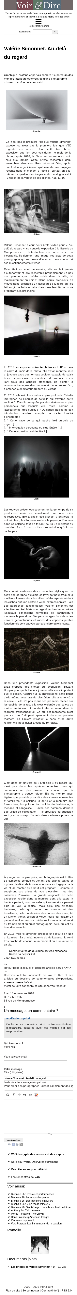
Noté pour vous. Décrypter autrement (34, 1161)
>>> (66, 967)
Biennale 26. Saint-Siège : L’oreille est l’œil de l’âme (40, 1207)
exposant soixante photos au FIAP (41, 367)
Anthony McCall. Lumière (25, 1210)
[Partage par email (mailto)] (9, 1144)
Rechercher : (26, 31)
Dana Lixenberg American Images (30, 1217)
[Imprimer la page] (17, 1144)
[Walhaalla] (40, 1245)
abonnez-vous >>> (16, 982)
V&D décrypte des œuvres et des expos (37, 1154)
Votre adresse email (15, 1056)
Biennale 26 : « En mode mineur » (30, 1203)
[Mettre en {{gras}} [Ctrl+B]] (7, 1095)
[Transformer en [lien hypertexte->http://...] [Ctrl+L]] (19, 1095)
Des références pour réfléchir (29, 1169)
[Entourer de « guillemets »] (30, 1095)
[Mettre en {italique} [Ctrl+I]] (13, 1095)
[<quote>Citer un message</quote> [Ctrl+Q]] (25, 1095)
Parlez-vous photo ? (22, 1220)
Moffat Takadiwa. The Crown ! (28, 1213)
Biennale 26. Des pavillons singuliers (32, 1200)
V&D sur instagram (38, 25)
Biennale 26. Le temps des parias (30, 1197)
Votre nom (10, 1046)
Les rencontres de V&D (25, 1176)
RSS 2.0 (66, 1290)
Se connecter (31, 1290)
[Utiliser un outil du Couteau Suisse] (36, 1095)
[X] (21, 1144)
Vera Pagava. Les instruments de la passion (36, 1223)
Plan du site (13, 1290)
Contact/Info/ (49, 1290)
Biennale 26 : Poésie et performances (32, 1194)
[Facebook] (13, 1144)
